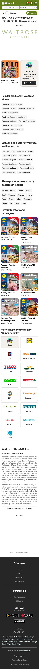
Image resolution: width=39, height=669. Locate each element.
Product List (19, 581)
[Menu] (35, 3)
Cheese (28, 191)
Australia (25, 637)
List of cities (19, 577)
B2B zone (19, 601)
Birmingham (25, 151)
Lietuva (20, 642)
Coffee (5, 191)
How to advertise (20, 597)
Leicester (25, 160)
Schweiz (12, 639)
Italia (15, 642)
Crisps (18, 199)
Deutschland (20, 639)
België (32, 637)
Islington (26, 168)
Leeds (25, 164)
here (3, 482)
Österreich (17, 637)
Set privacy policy (19, 656)
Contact (19, 573)
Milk (30, 195)
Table (24, 203)
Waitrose (12, 104)
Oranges (11, 195)
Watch (20, 191)
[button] (31, 3)
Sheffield (9, 155)
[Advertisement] (19, 41)
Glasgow (9, 160)
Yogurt (5, 203)
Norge (34, 642)
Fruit (4, 195)
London (8, 151)
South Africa (6, 644)
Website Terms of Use (19, 660)
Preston (24, 172)
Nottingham (10, 168)
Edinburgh (9, 164)
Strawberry (22, 195)
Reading (8, 172)
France (10, 642)
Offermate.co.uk (25, 650)
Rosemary (28, 199)
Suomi (4, 642)
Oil (11, 203)
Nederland (27, 642)
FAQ (19, 570)
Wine (4, 199)
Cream (11, 199)
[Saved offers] (27, 3)
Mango (12, 191)
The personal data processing (19, 664)
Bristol (24, 155)
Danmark (29, 639)
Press (17, 203)
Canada (5, 639)
